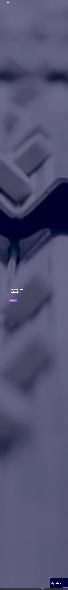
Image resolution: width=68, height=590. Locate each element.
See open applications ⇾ (55, 586)
